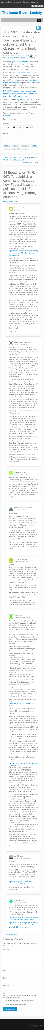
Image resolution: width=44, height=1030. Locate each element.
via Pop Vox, (24, 99)
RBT (5, 149)
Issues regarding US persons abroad (14, 57)
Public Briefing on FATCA (31, 162)
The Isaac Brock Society (22, 12)
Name (5, 970)
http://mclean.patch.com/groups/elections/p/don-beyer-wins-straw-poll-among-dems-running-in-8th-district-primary (23, 925)
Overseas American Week (20, 72)
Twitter (31, 113)
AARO (6, 145)
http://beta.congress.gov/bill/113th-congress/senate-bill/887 (20, 883)
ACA (15, 145)
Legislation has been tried (19, 61)
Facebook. (7, 115)
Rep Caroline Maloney (19, 149)
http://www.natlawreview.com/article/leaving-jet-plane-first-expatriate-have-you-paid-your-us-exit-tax (23, 253)
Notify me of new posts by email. (17, 1004)
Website (6, 985)
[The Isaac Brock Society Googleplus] (33, 6)
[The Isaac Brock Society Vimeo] (38, 6)
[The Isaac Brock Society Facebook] (35, 6)
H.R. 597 (24, 145)
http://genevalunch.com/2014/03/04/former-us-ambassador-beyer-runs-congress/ (23, 918)
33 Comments (31, 57)
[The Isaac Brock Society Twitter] (41, 6)
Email (5, 978)
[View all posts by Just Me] (31, 55)
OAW (34, 145)
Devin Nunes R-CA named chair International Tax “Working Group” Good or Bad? (20, 159)
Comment (7, 949)
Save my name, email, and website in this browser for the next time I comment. (21, 996)
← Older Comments (10, 201)
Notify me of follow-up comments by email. (20, 1001)
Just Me (27, 55)
